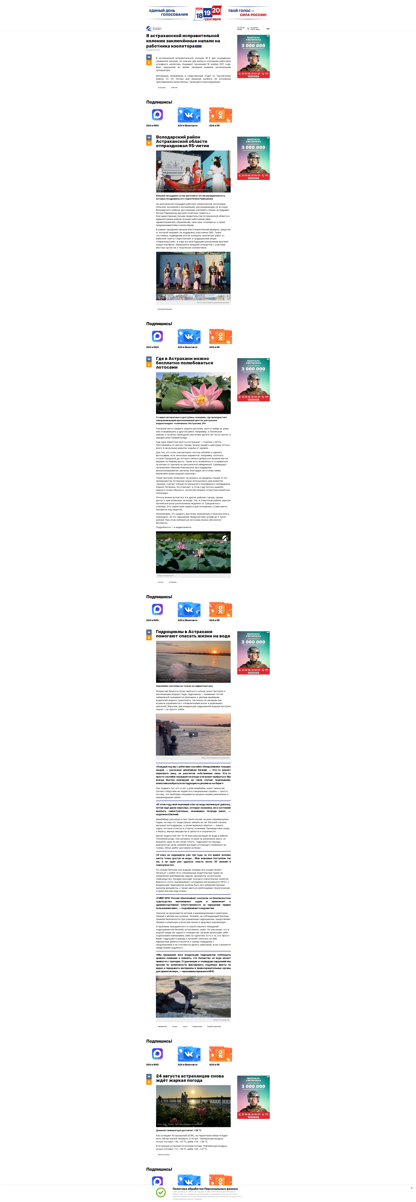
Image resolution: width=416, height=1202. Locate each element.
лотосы (160, 582)
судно (185, 1026)
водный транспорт (214, 1026)
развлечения (197, 1026)
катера (174, 1026)
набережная (162, 1026)
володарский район (165, 309)
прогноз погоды (163, 1155)
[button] (228, 272)
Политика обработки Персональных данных (205, 1189)
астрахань (162, 88)
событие (174, 88)
